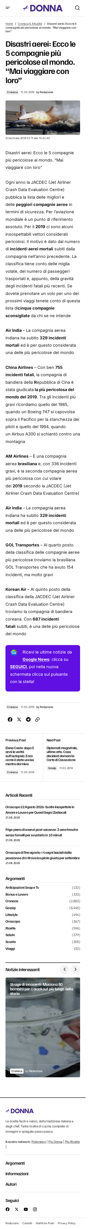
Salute (10, 935)
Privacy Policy (67, 1223)
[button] (7, 8)
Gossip (52, 768)
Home (9, 23)
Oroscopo (12, 921)
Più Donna (55, 1142)
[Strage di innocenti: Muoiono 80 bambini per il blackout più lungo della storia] (42, 1027)
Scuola (10, 942)
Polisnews (38, 1142)
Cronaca (12, 92)
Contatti (27, 1223)
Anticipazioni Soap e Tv (22, 888)
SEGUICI (18, 666)
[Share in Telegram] (28, 719)
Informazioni (16, 1173)
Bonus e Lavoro (16, 894)
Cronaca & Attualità (30, 23)
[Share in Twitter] (19, 719)
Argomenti (15, 1162)
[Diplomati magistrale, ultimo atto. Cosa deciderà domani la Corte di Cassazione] (61, 757)
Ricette (10, 928)
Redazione (12, 1223)
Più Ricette (72, 1142)
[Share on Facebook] (10, 719)
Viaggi (10, 949)
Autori (10, 1183)
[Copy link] (37, 719)
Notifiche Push (45, 1223)
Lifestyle (11, 915)
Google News (36, 659)
